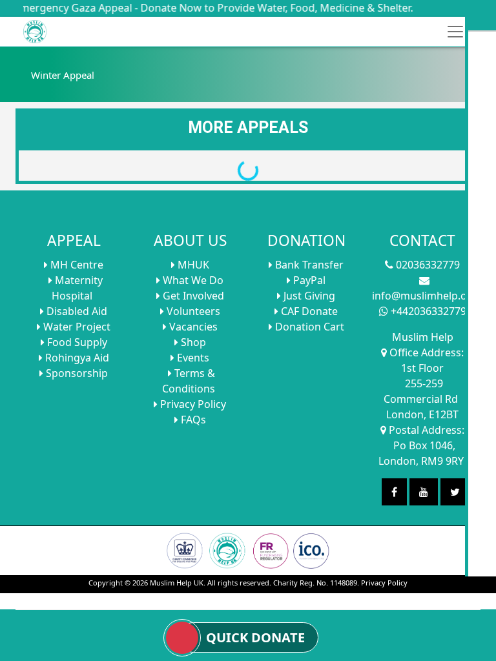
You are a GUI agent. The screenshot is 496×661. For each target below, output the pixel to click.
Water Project (75, 327)
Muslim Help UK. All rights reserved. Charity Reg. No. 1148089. (254, 582)
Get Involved (192, 296)
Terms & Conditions (189, 381)
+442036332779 (427, 311)
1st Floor (422, 368)
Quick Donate (255, 638)
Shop (192, 342)
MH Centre (75, 265)
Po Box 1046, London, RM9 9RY (421, 453)
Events (191, 358)
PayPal (308, 280)
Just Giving (308, 296)
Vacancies (192, 327)
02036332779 (426, 265)
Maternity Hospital (77, 288)
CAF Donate (308, 311)
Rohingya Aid (76, 358)
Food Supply (76, 342)
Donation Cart (308, 327)
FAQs (192, 419)
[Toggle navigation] (455, 31)
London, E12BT (422, 414)
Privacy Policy (192, 404)
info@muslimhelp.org (425, 296)
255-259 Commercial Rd (421, 391)
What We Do (191, 280)
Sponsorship (75, 373)
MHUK (192, 265)
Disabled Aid (75, 311)
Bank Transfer (308, 265)
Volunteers (192, 311)
